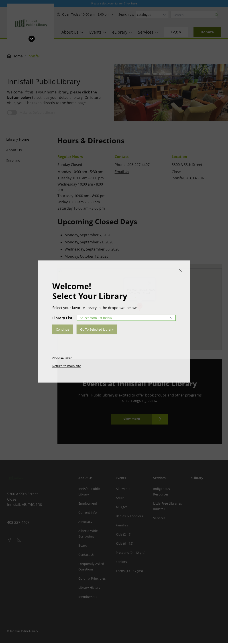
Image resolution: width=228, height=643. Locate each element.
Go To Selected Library (97, 329)
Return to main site (66, 366)
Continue (62, 329)
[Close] (180, 270)
